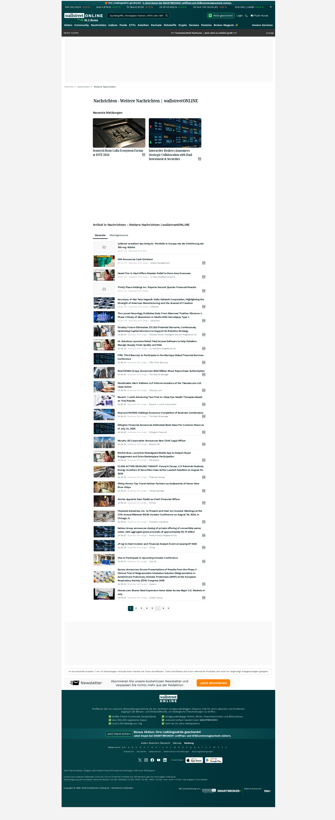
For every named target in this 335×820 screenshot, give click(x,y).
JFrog (152, 547)
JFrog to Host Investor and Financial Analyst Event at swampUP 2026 (157, 543)
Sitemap (177, 743)
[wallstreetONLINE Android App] (213, 762)
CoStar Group (155, 597)
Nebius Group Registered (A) (163, 535)
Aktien (68, 25)
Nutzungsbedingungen (202, 751)
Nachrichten (98, 25)
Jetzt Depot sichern (119, 733)
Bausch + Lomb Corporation (162, 404)
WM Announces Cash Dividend (135, 259)
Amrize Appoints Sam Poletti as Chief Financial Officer (149, 499)
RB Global (154, 460)
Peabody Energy (157, 477)
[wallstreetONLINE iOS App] (194, 762)
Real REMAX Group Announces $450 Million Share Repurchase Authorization (161, 370)
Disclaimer (141, 751)
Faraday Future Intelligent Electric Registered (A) (172, 334)
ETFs (132, 25)
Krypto (182, 25)
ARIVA (146, 770)
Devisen (194, 25)
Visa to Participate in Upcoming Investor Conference (148, 557)
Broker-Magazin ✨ (226, 25)
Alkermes (155, 320)
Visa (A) (153, 561)
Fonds (123, 25)
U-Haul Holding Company (162, 277)
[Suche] (166, 15)
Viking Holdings (156, 491)
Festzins (206, 25)
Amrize (152, 503)
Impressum (129, 751)
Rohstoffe (170, 25)
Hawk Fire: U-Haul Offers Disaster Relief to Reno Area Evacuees (154, 273)
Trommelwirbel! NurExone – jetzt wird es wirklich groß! (181, 33)
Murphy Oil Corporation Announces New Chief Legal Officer (152, 440)
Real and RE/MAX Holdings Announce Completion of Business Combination (160, 412)
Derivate (156, 25)
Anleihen (143, 25)
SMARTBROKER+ (209, 720)
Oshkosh (154, 306)
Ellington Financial (158, 432)
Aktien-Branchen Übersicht (155, 743)
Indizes (112, 25)
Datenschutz (155, 751)
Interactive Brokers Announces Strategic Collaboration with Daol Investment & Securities (170, 154)
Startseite (69, 87)
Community (81, 25)
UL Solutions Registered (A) (162, 348)
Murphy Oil (154, 444)
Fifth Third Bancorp (158, 362)
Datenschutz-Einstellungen (176, 751)
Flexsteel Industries (158, 522)
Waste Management (160, 263)
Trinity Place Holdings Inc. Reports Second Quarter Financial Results (157, 287)
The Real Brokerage (158, 374)
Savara (152, 584)
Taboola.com (155, 390)
